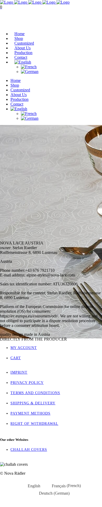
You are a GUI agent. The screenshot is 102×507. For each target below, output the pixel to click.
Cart (4, 25)
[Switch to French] (29, 67)
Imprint (18, 372)
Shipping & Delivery (32, 403)
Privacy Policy (27, 383)
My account (23, 348)
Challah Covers (28, 450)
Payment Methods (30, 413)
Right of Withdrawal (34, 424)
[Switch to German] (29, 71)
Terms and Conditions (35, 393)
